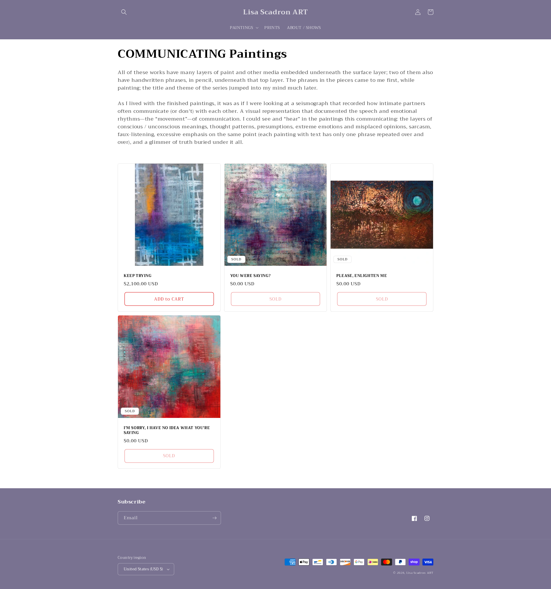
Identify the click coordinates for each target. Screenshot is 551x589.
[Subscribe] (214, 518)
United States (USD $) (143, 569)
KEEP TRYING (138, 276)
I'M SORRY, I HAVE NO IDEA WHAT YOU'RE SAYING (167, 430)
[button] (124, 12)
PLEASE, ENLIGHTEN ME (361, 276)
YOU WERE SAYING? (250, 276)
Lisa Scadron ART (419, 572)
